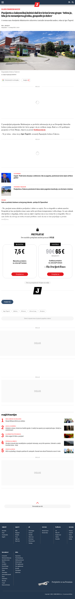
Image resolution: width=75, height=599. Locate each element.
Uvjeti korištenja (19, 558)
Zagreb (3, 537)
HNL (16, 530)
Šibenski (4, 580)
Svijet (3, 532)
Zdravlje (30, 535)
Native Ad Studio (6, 585)
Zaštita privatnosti (19, 560)
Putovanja (31, 539)
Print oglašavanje (19, 566)
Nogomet (17, 532)
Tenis (16, 537)
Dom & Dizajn (5, 566)
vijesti (4, 527)
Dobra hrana (5, 568)
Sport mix (17, 541)
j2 (29, 527)
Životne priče (32, 541)
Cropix (3, 583)
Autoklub (4, 564)
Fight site (17, 539)
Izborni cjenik (18, 562)
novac (44, 527)
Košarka (17, 535)
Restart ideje (45, 532)
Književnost (58, 535)
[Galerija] (37, 50)
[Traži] (72, 2)
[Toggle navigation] (2, 2)
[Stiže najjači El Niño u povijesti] (69, 436)
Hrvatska (4, 530)
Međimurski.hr (39, 129)
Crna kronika (5, 535)
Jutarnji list (4, 556)
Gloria (3, 570)
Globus (3, 562)
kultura (58, 527)
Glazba (57, 537)
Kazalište (57, 539)
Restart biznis (45, 530)
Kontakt (17, 568)
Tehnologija (31, 530)
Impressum (18, 556)
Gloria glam (4, 572)
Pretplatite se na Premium (62, 582)
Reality (70, 539)
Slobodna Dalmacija (6, 558)
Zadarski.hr (4, 578)
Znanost (30, 532)
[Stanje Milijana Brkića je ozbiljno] (69, 420)
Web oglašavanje (19, 564)
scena (71, 527)
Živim (3, 576)
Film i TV (57, 532)
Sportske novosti (6, 560)
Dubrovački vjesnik (6, 574)
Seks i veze (31, 537)
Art (56, 530)
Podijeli (25, 80)
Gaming (30, 543)
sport (17, 527)
